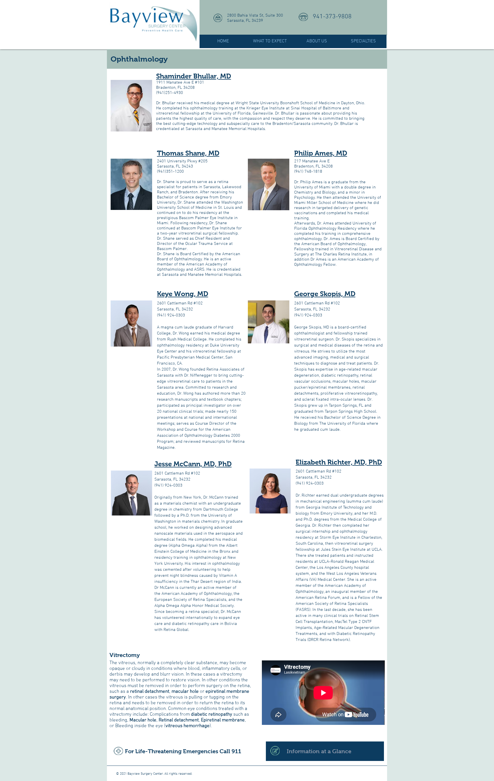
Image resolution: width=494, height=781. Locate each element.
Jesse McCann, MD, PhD (193, 464)
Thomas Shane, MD (188, 153)
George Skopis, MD (324, 294)
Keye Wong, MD (182, 294)
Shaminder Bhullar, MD (193, 76)
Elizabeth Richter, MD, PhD (339, 462)
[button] (269, 41)
